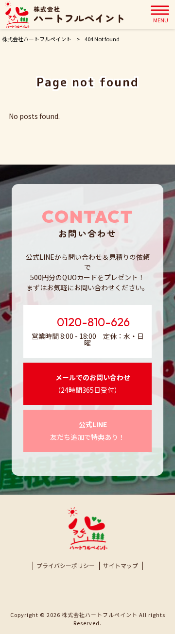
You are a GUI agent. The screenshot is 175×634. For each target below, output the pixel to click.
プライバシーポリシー (65, 565)
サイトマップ (120, 565)
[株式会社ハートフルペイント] (64, 14)
